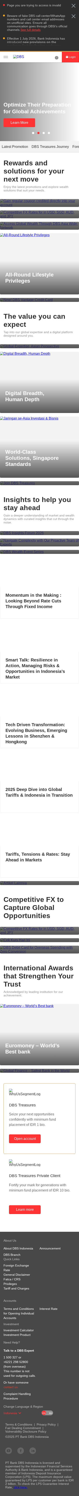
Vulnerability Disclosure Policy (25, 1431)
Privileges (10, 1284)
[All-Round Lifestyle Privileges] (39, 235)
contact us (11, 1387)
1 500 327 (11, 1357)
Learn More (19, 122)
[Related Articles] (39, 883)
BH (50, 1413)
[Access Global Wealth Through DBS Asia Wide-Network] (39, 226)
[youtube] (8, 1450)
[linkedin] (32, 1450)
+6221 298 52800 (16, 1362)
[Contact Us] (56, 57)
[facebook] (20, 1450)
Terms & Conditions (18, 1424)
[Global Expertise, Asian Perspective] (39, 346)
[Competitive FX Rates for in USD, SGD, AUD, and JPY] (39, 214)
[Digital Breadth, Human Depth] (39, 354)
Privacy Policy (46, 1424)
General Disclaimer (17, 1274)
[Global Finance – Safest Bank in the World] (39, 1071)
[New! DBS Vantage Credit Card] (39, 300)
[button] (73, 5)
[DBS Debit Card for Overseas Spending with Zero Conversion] (39, 950)
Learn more (25, 1209)
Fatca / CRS (12, 1279)
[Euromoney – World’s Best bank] (39, 1006)
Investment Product (17, 1335)
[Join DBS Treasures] (39, 483)
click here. (21, 1487)
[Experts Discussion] (39, 552)
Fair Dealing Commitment (23, 1428)
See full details (30, 29)
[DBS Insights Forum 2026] (39, 533)
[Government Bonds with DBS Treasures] (39, 203)
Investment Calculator (19, 1330)
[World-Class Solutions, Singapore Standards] (39, 418)
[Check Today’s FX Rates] (39, 940)
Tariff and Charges (16, 1288)
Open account (25, 1139)
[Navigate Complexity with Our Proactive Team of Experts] (39, 542)
